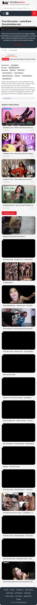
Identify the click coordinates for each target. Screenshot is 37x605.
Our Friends (18, 596)
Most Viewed (29, 590)
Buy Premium (18, 44)
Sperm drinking (7, 76)
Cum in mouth (7, 73)
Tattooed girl (7, 79)
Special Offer (28, 596)
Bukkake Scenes (14, 68)
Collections (27, 593)
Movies (6, 590)
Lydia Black (14, 65)
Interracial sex (27, 76)
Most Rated (9, 593)
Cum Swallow (18, 73)
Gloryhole (21, 70)
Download (5, 59)
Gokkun (17, 76)
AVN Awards (18, 593)
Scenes (12, 590)
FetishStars (19, 590)
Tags (19, 599)
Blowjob (12, 70)
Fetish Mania (22, 602)
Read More (7, 98)
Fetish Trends (9, 596)
